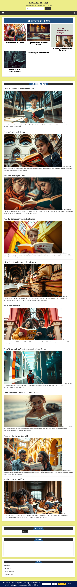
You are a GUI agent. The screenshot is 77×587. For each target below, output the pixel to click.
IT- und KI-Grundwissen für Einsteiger (62, 49)
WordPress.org (8, 574)
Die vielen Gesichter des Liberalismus (20, 262)
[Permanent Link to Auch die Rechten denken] (15, 32)
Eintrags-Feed (8, 568)
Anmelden (7, 565)
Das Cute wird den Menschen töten (19, 88)
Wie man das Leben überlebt (16, 436)
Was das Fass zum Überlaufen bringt (19, 218)
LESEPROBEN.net (38, 2)
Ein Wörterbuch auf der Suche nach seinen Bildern (25, 349)
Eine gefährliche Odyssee (14, 132)
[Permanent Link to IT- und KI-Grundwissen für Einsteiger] (62, 35)
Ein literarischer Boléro (14, 479)
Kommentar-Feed (9, 571)
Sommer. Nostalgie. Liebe (14, 175)
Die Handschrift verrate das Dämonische (21, 392)
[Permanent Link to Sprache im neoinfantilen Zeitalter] (38, 32)
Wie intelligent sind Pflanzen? (38, 53)
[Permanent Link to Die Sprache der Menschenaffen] (15, 59)
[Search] (74, 13)
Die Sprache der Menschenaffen (14, 70)
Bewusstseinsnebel (12, 305)
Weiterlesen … (18, 126)
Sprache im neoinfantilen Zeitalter (38, 44)
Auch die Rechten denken (15, 43)
